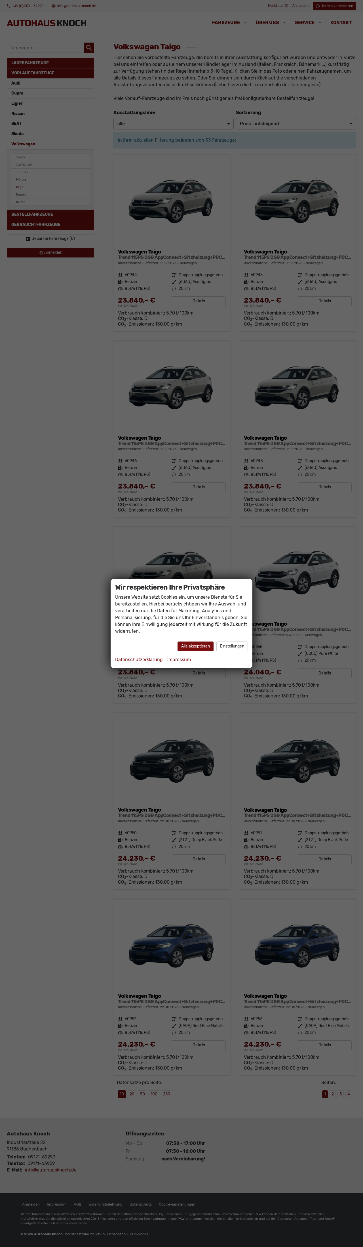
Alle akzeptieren (195, 646)
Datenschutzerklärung (139, 659)
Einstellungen (232, 646)
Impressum (179, 659)
